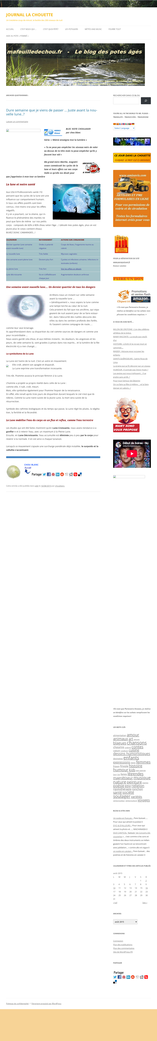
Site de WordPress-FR (123, 952)
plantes (145, 783)
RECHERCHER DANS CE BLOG (126, 95)
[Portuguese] (129, 124)
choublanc (60, 485)
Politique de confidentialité (17, 1003)
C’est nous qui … (28, 29)
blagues (119, 743)
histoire (135, 765)
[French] (120, 124)
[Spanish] (117, 124)
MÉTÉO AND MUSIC (93, 29)
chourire (118, 747)
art (131, 739)
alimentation (119, 735)
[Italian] (126, 124)
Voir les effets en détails (71, 269)
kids (132, 770)
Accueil (10, 29)
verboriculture (131, 801)
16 (147, 888)
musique (142, 777)
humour (120, 769)
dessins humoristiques (131, 753)
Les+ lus (116, 774)
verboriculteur (119, 800)
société (128, 792)
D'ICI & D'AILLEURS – (122, 825)
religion (138, 785)
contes (137, 746)
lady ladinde (141, 770)
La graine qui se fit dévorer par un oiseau (131, 366)
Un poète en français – (123, 818)
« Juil (115, 902)
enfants (131, 758)
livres (124, 774)
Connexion (118, 941)
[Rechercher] (146, 100)
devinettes (118, 758)
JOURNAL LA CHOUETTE (29, 14)
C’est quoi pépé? (50, 29)
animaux (120, 738)
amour (133, 734)
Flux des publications (122, 944)
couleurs (124, 750)
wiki (36, 485)
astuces (137, 739)
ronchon (137, 789)
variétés (136, 796)
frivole (124, 766)
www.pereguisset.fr (121, 262)
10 (114, 888)
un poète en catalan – (123, 851)
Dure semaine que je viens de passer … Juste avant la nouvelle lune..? (51, 112)
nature (119, 782)
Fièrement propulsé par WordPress (46, 1003)
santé (117, 792)
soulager (121, 796)
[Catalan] (114, 124)
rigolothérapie (122, 789)
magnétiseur (123, 778)
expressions (121, 762)
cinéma (128, 747)
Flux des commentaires (123, 948)
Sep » (144, 902)
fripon (116, 766)
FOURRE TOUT (115, 29)
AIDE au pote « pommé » (17, 36)
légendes (136, 773)
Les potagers (71, 29)
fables (133, 763)
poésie (118, 785)
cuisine (134, 750)
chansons (137, 743)
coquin (116, 750)
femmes (143, 761)
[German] (133, 124)
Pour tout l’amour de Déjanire (126, 380)
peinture (134, 781)
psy (128, 785)
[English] (123, 124)
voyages (144, 800)
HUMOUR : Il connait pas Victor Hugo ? (130, 369)
